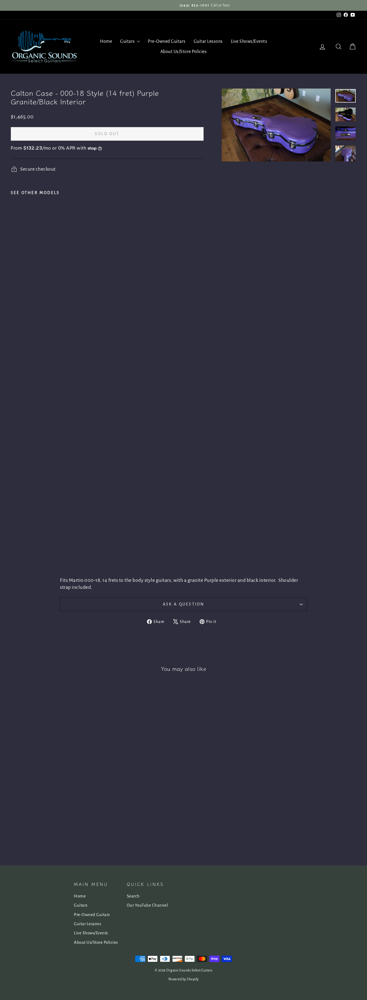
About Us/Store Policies (183, 51)
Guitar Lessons (208, 41)
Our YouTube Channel (147, 905)
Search (133, 896)
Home (106, 41)
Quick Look (51, 802)
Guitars (128, 41)
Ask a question (183, 604)
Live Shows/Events (249, 41)
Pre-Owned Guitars (167, 41)
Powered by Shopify (183, 979)
